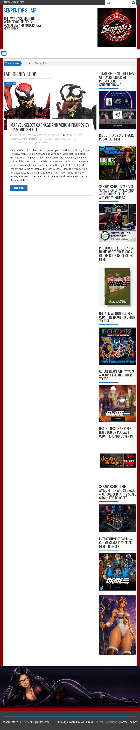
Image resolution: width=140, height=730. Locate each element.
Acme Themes (129, 721)
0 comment (44, 142)
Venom (27, 142)
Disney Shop (51, 138)
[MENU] (3, 53)
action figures (74, 135)
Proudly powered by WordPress (75, 721)
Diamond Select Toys (32, 138)
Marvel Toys (10, 83)
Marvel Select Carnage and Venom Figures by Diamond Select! (49, 127)
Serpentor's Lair (20, 10)
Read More (19, 187)
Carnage (15, 138)
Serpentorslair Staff (48, 135)
